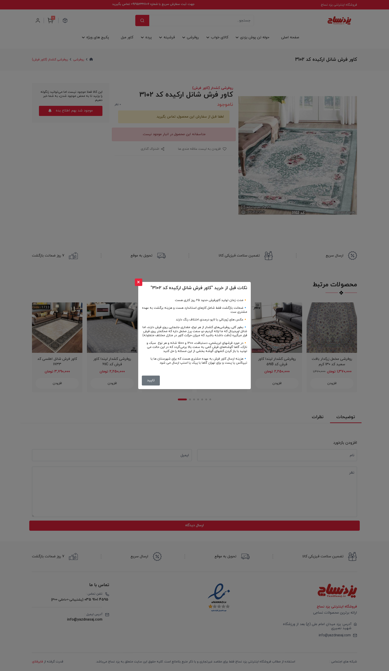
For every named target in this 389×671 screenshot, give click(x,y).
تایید (151, 380)
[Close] (138, 282)
